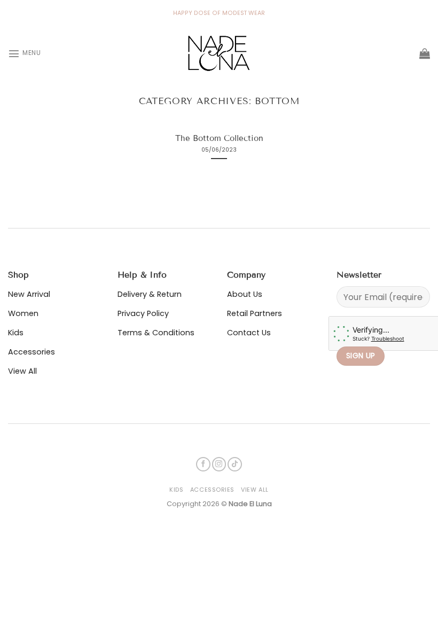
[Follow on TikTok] (235, 464)
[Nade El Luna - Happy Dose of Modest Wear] (219, 53)
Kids (176, 489)
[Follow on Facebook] (203, 464)
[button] (24, 53)
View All (254, 489)
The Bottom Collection (219, 138)
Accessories (212, 489)
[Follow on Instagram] (219, 464)
